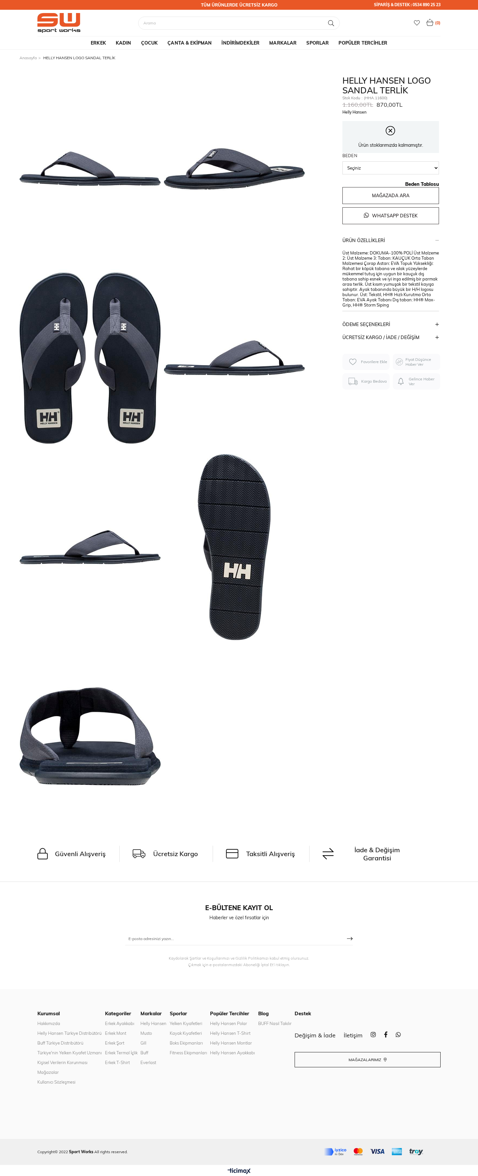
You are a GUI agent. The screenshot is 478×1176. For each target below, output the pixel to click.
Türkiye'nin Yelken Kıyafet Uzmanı (69, 1052)
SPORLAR (317, 43)
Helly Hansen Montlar (231, 1043)
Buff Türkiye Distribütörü (60, 1043)
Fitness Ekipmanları (188, 1052)
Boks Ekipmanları (186, 1043)
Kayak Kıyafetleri (186, 1033)
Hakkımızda (48, 1023)
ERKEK (98, 43)
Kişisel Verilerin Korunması (62, 1062)
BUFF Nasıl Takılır (275, 1023)
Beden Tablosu (422, 184)
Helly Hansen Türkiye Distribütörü (69, 1033)
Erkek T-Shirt (117, 1062)
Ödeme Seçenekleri (366, 324)
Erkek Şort (114, 1043)
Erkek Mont (115, 1033)
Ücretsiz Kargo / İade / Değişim (380, 337)
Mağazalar (48, 1072)
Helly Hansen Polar (228, 1023)
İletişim (353, 1035)
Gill (143, 1043)
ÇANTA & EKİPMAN (189, 43)
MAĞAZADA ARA (390, 195)
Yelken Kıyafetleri (186, 1023)
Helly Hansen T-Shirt (230, 1033)
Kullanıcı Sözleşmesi (56, 1082)
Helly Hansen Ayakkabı (232, 1052)
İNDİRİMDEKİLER (240, 43)
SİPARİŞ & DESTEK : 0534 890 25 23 (407, 4)
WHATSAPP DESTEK (394, 216)
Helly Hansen (153, 1023)
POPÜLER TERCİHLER (363, 43)
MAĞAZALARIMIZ (365, 1059)
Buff (144, 1052)
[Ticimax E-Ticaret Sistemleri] (239, 1171)
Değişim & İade (315, 1035)
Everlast (148, 1062)
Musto (146, 1033)
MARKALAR (283, 43)
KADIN (123, 43)
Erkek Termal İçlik (121, 1052)
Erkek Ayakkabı (119, 1023)
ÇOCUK (149, 43)
